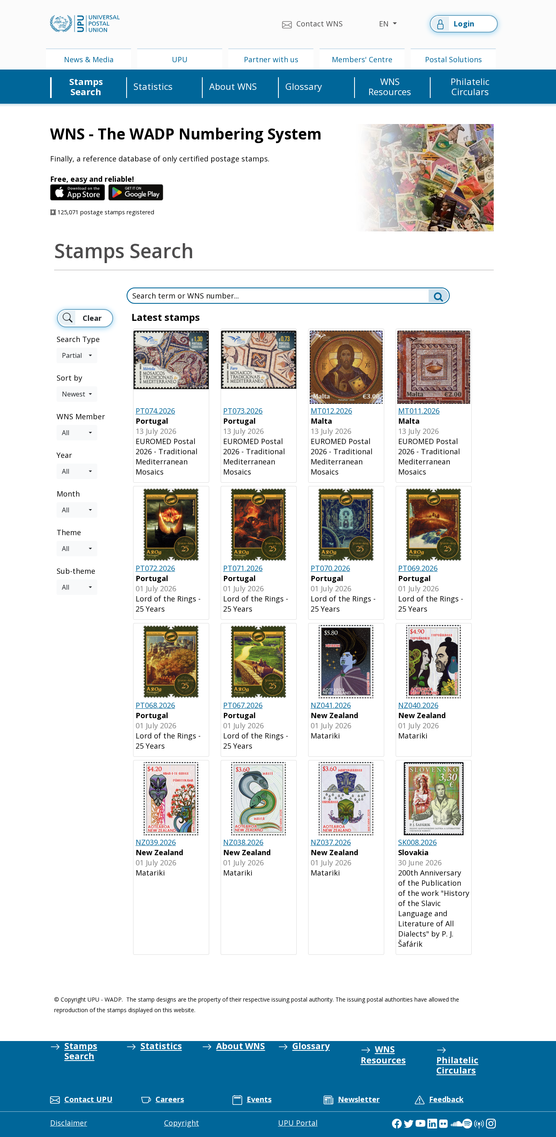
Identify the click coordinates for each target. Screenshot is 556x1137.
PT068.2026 (155, 705)
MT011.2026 (419, 411)
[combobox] (77, 355)
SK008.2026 (417, 842)
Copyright (181, 1123)
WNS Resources (389, 86)
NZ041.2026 (331, 705)
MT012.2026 (331, 411)
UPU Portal (297, 1123)
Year (64, 455)
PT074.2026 (155, 411)
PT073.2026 (243, 411)
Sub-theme (76, 571)
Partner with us (271, 59)
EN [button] (385, 23)
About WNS (233, 86)
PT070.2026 (330, 568)
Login (463, 23)
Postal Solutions (453, 59)
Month (68, 494)
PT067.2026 (243, 705)
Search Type (78, 339)
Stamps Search (86, 86)
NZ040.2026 (418, 705)
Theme (69, 532)
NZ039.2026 (156, 842)
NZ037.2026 (331, 842)
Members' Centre (362, 59)
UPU (180, 59)
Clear (92, 318)
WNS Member (81, 416)
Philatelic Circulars (470, 86)
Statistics (153, 86)
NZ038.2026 (243, 842)
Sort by (69, 378)
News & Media (89, 59)
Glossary (303, 86)
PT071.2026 (243, 568)
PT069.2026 (418, 568)
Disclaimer (68, 1123)
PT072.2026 (155, 568)
